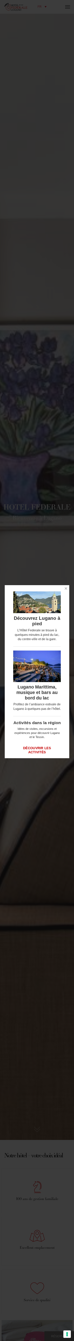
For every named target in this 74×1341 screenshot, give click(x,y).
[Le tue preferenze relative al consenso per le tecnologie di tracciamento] (67, 1334)
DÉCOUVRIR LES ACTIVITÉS (37, 750)
